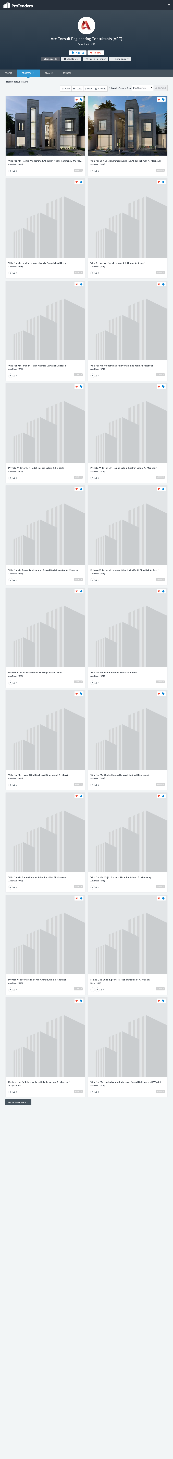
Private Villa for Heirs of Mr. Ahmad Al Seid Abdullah (37, 979)
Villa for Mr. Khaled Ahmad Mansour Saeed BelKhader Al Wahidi (125, 1082)
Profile (8, 73)
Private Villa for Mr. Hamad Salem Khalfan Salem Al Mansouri (123, 468)
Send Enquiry (122, 59)
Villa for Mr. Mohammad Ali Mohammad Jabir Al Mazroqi (121, 365)
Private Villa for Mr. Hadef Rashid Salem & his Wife (36, 468)
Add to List (73, 59)
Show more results (18, 1102)
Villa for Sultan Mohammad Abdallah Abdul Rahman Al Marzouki (125, 160)
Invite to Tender (97, 59)
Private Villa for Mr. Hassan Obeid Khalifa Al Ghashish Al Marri (124, 570)
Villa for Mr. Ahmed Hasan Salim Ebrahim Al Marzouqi (37, 877)
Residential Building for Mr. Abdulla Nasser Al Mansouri (39, 1082)
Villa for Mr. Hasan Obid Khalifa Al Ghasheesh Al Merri (38, 775)
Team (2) (49, 73)
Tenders (67, 73)
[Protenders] (18, 4)
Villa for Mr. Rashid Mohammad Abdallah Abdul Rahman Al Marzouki (45, 160)
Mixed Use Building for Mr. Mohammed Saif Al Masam (120, 979)
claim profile (50, 59)
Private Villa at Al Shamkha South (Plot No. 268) (34, 672)
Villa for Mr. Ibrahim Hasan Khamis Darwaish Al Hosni (37, 263)
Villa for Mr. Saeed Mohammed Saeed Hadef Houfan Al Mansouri (44, 570)
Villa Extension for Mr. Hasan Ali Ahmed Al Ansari (117, 263)
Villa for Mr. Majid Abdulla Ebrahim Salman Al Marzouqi (120, 877)
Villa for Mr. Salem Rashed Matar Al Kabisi (113, 672)
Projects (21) (28, 73)
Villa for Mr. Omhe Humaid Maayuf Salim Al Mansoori (119, 775)
